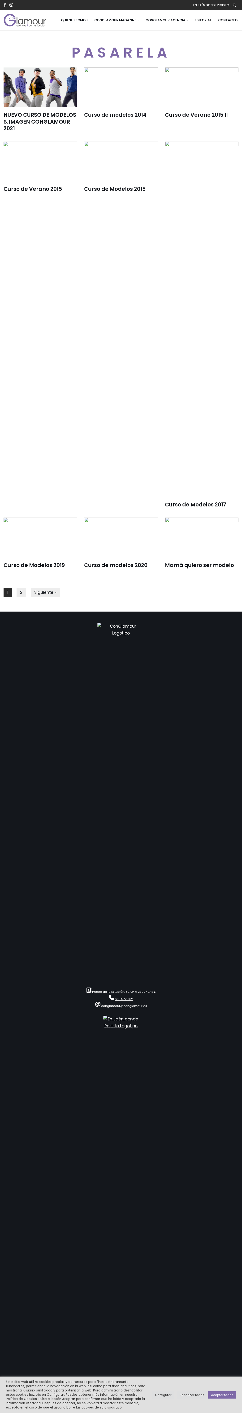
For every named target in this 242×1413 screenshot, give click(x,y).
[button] (138, 20)
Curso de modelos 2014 (115, 115)
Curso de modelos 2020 (115, 565)
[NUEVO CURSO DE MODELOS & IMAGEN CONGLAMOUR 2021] (40, 87)
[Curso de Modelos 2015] (121, 161)
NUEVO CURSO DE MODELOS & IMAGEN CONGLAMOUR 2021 (40, 121)
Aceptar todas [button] (222, 1395)
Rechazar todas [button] (192, 1395)
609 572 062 (124, 999)
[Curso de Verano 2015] (40, 161)
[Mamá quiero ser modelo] (201, 537)
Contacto (228, 20)
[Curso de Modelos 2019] (40, 537)
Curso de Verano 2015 (33, 189)
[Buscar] (234, 5)
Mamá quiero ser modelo (199, 565)
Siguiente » (45, 592)
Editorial (203, 20)
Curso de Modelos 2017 (195, 504)
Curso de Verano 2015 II (196, 115)
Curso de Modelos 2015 (115, 189)
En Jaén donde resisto (211, 5)
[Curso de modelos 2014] (121, 87)
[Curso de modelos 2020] (121, 537)
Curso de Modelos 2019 (34, 565)
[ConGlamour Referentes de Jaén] (25, 20)
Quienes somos (74, 20)
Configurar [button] (163, 1395)
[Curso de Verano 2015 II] (201, 87)
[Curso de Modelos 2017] (201, 319)
